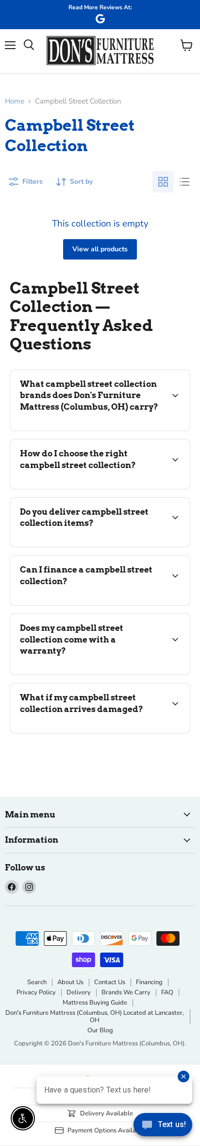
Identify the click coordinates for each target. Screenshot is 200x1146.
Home (14, 101)
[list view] (184, 181)
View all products (100, 249)
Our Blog (100, 1030)
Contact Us (109, 982)
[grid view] (163, 181)
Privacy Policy (36, 992)
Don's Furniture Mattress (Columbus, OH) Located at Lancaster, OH (94, 1016)
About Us (70, 982)
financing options (88, 603)
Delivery (79, 992)
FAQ (167, 992)
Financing (149, 982)
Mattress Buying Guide (95, 1002)
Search (37, 982)
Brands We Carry (125, 992)
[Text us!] (163, 1126)
